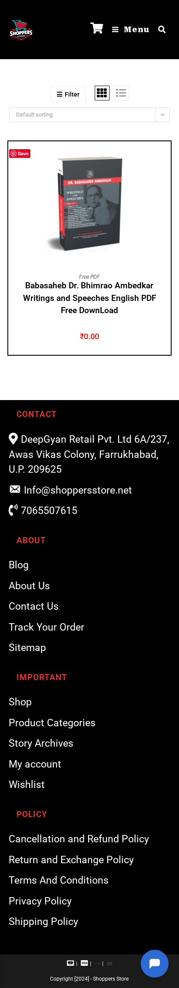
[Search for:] (159, 29)
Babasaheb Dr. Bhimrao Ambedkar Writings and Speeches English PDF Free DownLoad (89, 297)
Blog (19, 565)
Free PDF (89, 277)
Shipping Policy (43, 922)
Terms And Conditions (59, 880)
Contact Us (34, 606)
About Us (29, 586)
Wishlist (27, 785)
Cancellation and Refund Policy (79, 839)
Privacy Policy (40, 901)
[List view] (121, 93)
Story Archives (41, 743)
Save (23, 153)
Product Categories (52, 723)
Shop (20, 702)
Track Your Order (46, 627)
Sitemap (27, 648)
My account (35, 764)
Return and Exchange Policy (71, 860)
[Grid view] (102, 93)
